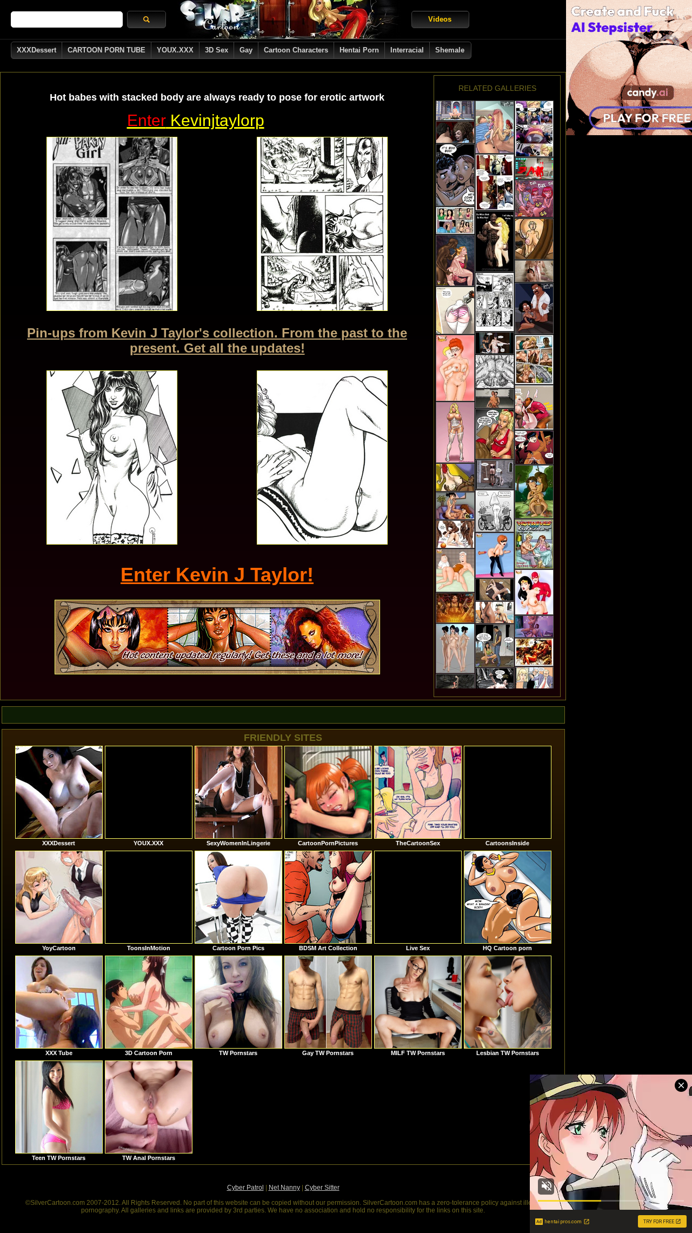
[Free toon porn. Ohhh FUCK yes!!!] (534, 447)
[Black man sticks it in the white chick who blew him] (455, 477)
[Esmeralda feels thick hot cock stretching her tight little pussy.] (494, 555)
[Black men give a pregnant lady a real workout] (494, 371)
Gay (245, 50)
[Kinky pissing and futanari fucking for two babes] (534, 626)
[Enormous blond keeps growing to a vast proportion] (534, 129)
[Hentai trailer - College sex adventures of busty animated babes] (455, 132)
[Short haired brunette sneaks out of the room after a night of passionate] (494, 182)
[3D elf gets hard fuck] (455, 111)
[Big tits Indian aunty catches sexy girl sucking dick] (494, 645)
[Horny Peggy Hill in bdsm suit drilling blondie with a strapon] (455, 368)
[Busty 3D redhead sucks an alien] (455, 684)
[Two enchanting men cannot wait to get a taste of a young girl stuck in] (455, 310)
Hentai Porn (359, 50)
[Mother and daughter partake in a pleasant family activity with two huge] (534, 407)
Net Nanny (284, 1187)
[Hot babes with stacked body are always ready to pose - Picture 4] (322, 457)
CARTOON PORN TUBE (106, 50)
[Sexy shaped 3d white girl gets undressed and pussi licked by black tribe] (455, 648)
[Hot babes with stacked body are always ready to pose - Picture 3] (111, 457)
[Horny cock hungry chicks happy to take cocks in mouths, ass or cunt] (534, 308)
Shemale (449, 50)
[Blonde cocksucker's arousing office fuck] (534, 682)
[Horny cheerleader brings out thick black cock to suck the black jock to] (494, 434)
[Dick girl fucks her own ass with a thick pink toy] (534, 168)
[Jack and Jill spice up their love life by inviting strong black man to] (534, 544)
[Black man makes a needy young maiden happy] (534, 239)
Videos (439, 19)
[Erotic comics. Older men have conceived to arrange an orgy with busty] (455, 175)
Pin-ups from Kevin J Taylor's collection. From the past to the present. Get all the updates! (217, 340)
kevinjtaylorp (195, 120)
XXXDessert (36, 50)
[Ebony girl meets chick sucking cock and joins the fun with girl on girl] (455, 506)
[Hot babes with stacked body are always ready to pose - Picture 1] (111, 224)
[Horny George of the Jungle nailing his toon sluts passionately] (534, 492)
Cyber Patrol (245, 1187)
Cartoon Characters (296, 50)
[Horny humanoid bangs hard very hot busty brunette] (534, 652)
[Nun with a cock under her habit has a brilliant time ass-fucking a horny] (455, 260)
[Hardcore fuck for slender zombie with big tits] (494, 398)
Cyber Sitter (322, 1187)
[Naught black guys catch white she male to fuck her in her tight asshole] (455, 534)
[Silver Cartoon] (288, 19)
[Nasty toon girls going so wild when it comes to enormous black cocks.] (455, 432)
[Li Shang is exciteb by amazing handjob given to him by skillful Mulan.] (534, 592)
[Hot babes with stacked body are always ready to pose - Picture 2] (322, 224)
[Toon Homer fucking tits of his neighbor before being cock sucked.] (494, 127)
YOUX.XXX (175, 50)
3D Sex (216, 50)
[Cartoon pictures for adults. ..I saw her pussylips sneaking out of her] (494, 511)
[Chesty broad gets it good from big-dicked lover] (494, 590)
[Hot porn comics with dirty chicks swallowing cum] (534, 199)
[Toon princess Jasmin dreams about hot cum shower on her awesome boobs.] (455, 570)
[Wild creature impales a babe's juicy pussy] (494, 683)
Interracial (407, 50)
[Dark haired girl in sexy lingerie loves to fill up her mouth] (494, 302)
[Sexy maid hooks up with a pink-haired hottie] (494, 343)
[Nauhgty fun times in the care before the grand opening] (455, 220)
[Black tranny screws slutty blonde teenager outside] (494, 612)
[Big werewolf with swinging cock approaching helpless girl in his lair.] (455, 608)
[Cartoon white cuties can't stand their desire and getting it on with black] (494, 241)
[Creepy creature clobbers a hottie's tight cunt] (494, 474)
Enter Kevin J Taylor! (217, 575)
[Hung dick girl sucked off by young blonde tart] (534, 271)
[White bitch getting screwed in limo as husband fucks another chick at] (534, 360)
